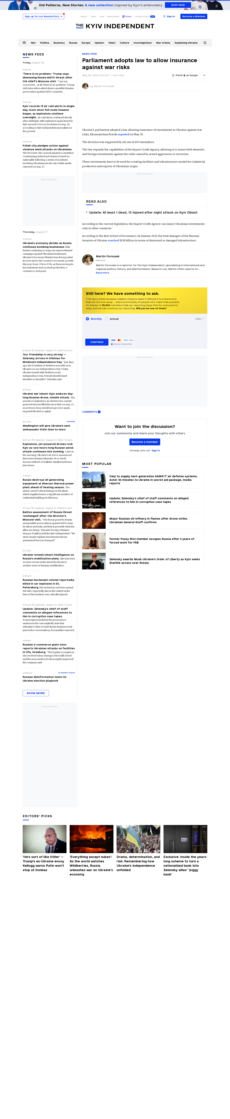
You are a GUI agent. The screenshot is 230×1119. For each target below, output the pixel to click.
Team (93, 16)
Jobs (102, 16)
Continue (96, 342)
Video (111, 42)
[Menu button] (24, 42)
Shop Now (178, 5)
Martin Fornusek (104, 86)
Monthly (96, 318)
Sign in (156, 450)
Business (59, 42)
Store (128, 16)
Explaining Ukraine (186, 42)
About (84, 16)
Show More (36, 693)
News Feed (89, 53)
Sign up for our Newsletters (43, 16)
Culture (124, 42)
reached (113, 240)
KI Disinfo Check (66, 673)
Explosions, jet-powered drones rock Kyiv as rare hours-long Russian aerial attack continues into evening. (48, 448)
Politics (44, 42)
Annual (114, 318)
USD (198, 318)
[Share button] (204, 75)
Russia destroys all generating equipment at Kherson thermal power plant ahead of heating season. (48, 483)
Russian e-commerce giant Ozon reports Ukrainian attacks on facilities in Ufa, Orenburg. (49, 648)
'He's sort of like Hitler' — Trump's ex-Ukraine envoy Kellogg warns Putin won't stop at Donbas (43, 863)
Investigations (143, 42)
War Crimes (163, 42)
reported (123, 134)
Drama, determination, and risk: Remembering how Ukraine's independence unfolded (138, 863)
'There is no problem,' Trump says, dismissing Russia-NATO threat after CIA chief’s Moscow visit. (47, 77)
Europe (86, 42)
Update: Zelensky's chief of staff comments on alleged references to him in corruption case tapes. (47, 612)
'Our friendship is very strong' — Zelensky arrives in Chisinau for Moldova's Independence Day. (44, 358)
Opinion (99, 42)
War (33, 42)
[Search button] (205, 42)
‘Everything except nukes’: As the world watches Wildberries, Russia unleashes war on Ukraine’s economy (91, 865)
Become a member (145, 441)
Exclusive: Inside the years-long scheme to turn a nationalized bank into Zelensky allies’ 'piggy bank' (185, 865)
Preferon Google (187, 75)
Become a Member (193, 16)
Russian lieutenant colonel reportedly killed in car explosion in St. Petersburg (48, 583)
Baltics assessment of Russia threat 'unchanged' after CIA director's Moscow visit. (47, 516)
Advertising (113, 16)
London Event (142, 16)
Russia (73, 42)
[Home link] (115, 26)
